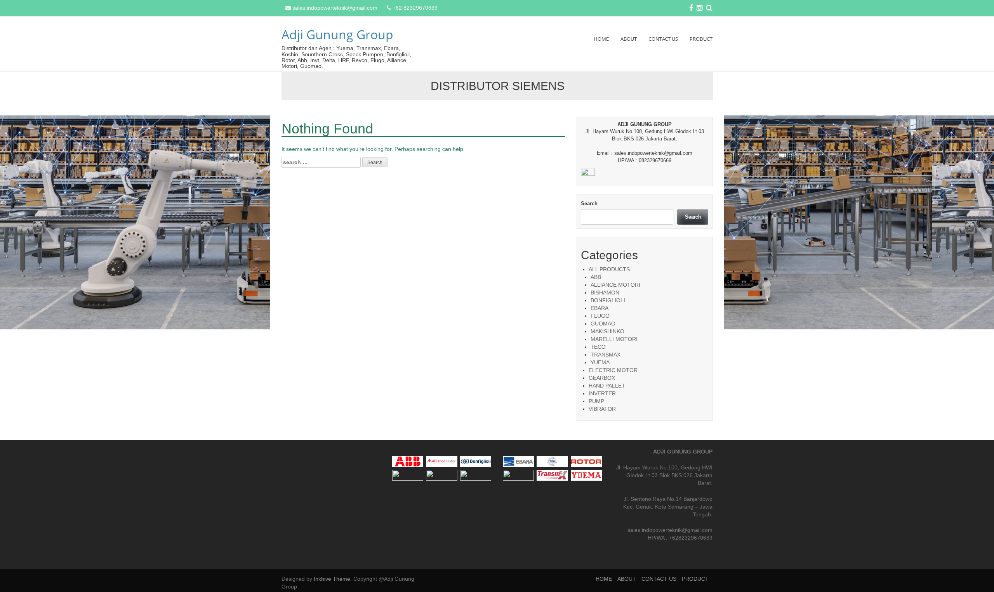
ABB (596, 277)
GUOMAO (603, 323)
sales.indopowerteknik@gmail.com (334, 8)
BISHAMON (605, 292)
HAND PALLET (607, 386)
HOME (601, 38)
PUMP (596, 401)
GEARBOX (602, 378)
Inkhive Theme (332, 579)
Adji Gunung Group (337, 34)
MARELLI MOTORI (614, 339)
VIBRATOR (602, 409)
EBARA (599, 308)
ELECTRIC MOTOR (613, 370)
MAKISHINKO (607, 331)
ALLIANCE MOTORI (615, 285)
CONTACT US (663, 38)
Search (589, 203)
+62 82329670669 (415, 8)
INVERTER (602, 393)
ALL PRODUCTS (609, 269)
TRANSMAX (605, 354)
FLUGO (600, 316)
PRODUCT (701, 38)
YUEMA (600, 362)
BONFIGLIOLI (608, 300)
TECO (598, 347)
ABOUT (628, 38)
